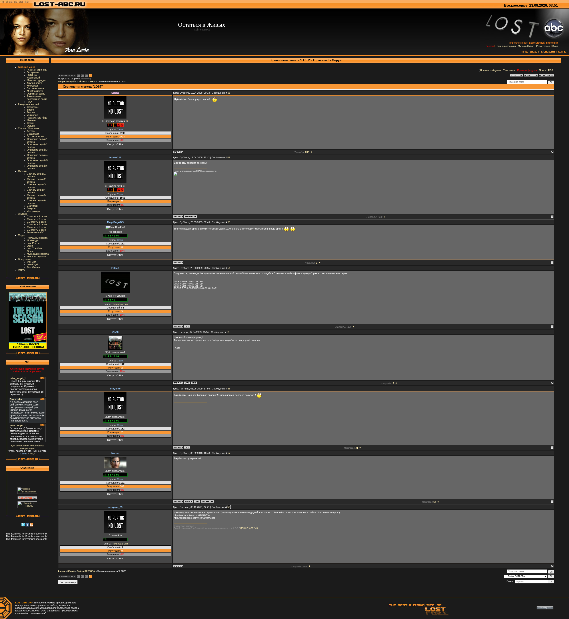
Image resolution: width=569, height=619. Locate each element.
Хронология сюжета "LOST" (111, 82)
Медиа (21, 235)
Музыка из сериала (38, 253)
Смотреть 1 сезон (37, 216)
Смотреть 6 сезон (37, 229)
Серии (30, 123)
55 (228, 332)
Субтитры (32, 205)
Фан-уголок (24, 259)
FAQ (29, 101)
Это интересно (35, 136)
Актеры (31, 131)
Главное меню (26, 67)
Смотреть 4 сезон (37, 224)
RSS (550, 70)
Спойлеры (32, 107)
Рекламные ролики (37, 237)
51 (229, 92)
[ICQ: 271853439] (187, 326)
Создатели (33, 133)
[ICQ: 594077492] (187, 447)
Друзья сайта (34, 83)
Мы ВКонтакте (35, 91)
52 (228, 157)
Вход (555, 46)
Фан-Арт (31, 261)
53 (229, 222)
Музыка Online (526, 46)
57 (229, 453)
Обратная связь (36, 93)
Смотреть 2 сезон (37, 219)
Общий (71, 82)
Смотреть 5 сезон (37, 227)
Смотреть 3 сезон (37, 221)
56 (229, 388)
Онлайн (22, 213)
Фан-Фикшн (33, 267)
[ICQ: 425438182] (194, 382)
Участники (509, 70)
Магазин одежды (36, 80)
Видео (30, 109)
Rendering (86, 79)
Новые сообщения (490, 70)
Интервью (32, 115)
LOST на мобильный (33, 76)
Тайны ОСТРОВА (86, 82)
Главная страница (506, 46)
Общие (31, 125)
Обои (30, 245)
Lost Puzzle (33, 243)
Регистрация (543, 46)
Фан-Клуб (32, 264)
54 (229, 268)
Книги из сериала (36, 256)
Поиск (542, 70)
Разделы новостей (28, 104)
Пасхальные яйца (37, 117)
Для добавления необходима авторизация (27, 447)
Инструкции (33, 211)
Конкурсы (32, 85)
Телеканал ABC (35, 232)
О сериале (33, 72)
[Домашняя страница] (187, 382)
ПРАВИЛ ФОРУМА (249, 528)
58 (228, 507)
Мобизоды (32, 240)
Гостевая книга (35, 88)
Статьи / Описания (28, 128)
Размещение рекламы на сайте (37, 97)
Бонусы (31, 208)
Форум (22, 269)
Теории (31, 112)
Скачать (22, 171)
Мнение (31, 120)
